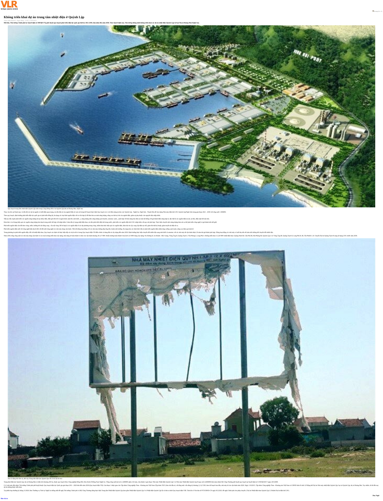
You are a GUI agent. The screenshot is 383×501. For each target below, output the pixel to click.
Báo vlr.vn (4, 498)
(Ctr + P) (378, 11)
